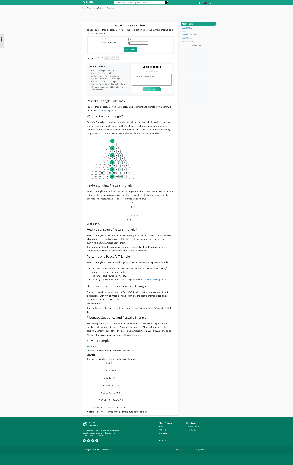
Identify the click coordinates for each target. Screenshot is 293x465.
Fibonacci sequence (156, 279)
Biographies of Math (193, 427)
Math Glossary (187, 38)
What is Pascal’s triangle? (102, 73)
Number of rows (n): (108, 42)
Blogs (161, 427)
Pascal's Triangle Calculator (103, 70)
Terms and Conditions (183, 449)
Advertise (162, 437)
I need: (103, 39)
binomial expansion (107, 110)
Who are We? (163, 433)
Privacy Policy (200, 449)
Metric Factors (187, 41)
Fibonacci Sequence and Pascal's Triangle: (109, 87)
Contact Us (162, 440)
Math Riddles (187, 28)
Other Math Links (192, 430)
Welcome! (162, 430)
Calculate (130, 49)
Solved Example (97, 90)
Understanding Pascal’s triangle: (105, 76)
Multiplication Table (189, 34)
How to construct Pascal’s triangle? (106, 79)
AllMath (88, 3)
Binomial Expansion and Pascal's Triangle (108, 84)
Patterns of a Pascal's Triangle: (104, 81)
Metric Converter (188, 31)
